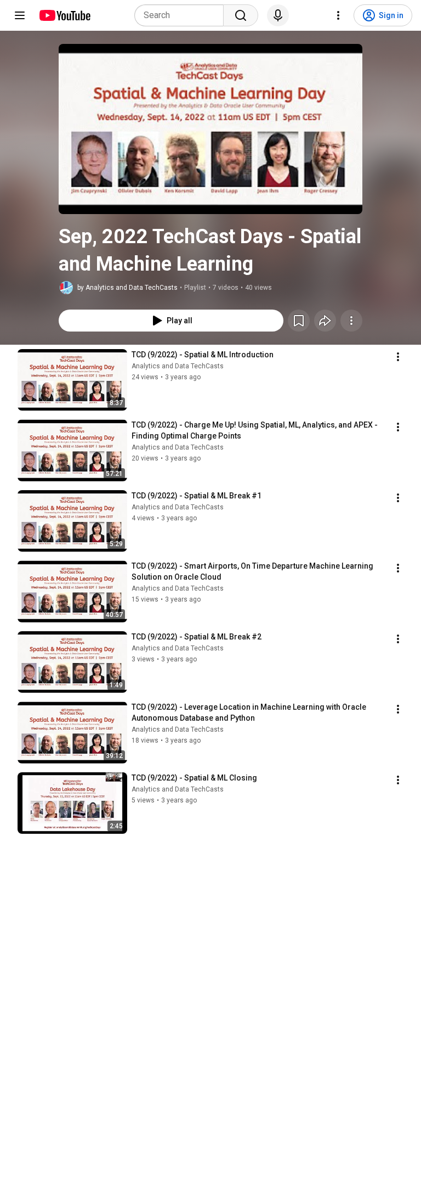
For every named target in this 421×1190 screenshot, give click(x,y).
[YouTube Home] (64, 15)
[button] (210, 129)
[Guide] (19, 15)
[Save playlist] (299, 321)
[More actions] (351, 321)
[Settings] (338, 15)
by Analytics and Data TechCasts (127, 287)
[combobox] (182, 15)
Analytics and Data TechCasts (178, 366)
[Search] (240, 15)
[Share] (325, 321)
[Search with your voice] (278, 15)
